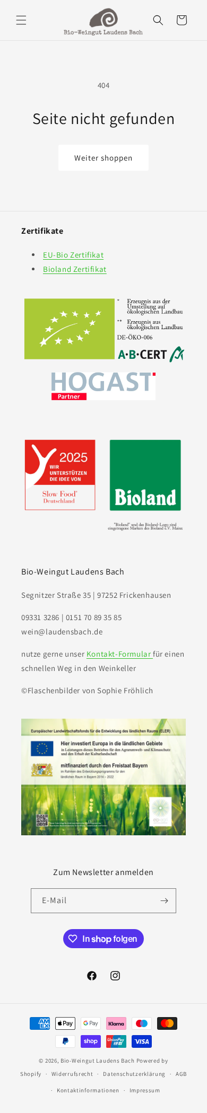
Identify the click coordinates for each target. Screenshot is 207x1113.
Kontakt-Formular (120, 654)
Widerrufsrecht (72, 1073)
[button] (21, 20)
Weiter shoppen (103, 158)
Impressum (145, 1090)
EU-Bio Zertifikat (73, 255)
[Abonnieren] (164, 900)
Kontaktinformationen (88, 1090)
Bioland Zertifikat (75, 269)
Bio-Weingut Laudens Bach (98, 1060)
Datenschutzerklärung (134, 1073)
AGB (181, 1073)
